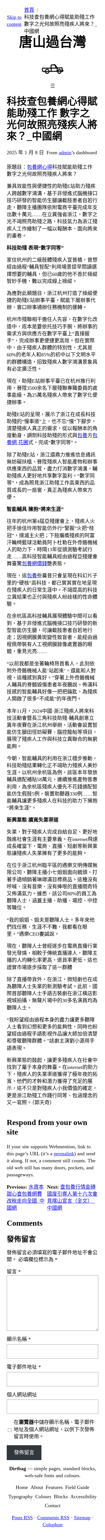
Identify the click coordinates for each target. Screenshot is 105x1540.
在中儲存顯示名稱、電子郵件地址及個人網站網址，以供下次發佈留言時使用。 (54, 1429)
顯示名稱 (19, 1339)
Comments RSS (53, 1517)
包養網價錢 (34, 563)
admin (65, 152)
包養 (82, 435)
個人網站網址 (22, 1395)
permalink (64, 1153)
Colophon (52, 1524)
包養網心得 (39, 167)
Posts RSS (22, 1517)
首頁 (29, 10)
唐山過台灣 (52, 41)
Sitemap (82, 1517)
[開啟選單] (52, 85)
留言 (14, 1271)
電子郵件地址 (24, 1367)
